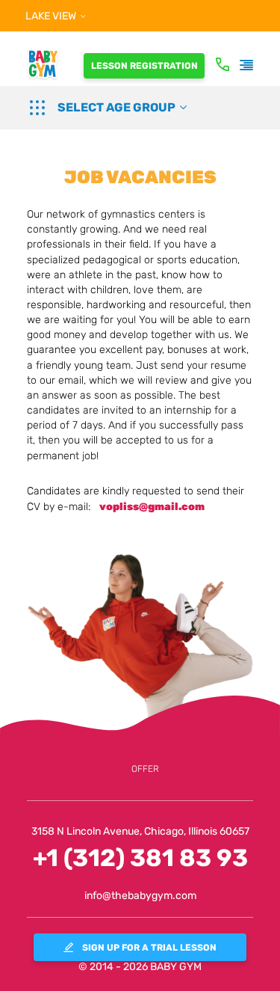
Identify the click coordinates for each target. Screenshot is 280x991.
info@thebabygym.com (140, 895)
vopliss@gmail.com (152, 506)
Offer (145, 769)
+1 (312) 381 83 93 (140, 858)
